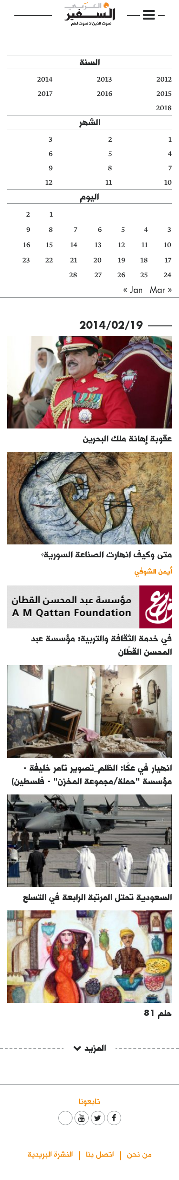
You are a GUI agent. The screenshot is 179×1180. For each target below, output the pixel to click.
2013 (104, 79)
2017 (45, 94)
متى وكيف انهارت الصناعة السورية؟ (106, 554)
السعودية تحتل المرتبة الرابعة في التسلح (97, 896)
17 (168, 260)
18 (144, 260)
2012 (164, 79)
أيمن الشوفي (153, 570)
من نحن (139, 1153)
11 (108, 183)
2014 (45, 79)
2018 (164, 108)
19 (121, 260)
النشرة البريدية (50, 1153)
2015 (164, 94)
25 (144, 275)
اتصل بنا (100, 1153)
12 (49, 183)
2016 (104, 94)
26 (121, 275)
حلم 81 (158, 1012)
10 (168, 183)
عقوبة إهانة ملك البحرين (127, 438)
